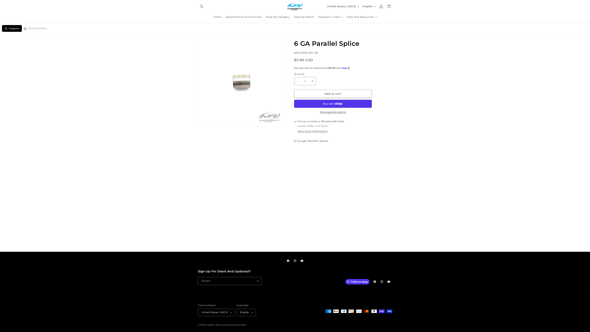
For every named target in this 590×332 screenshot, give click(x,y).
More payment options (333, 112)
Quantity (299, 74)
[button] (202, 6)
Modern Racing (215, 325)
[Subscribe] (257, 281)
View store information (313, 131)
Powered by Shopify (235, 325)
